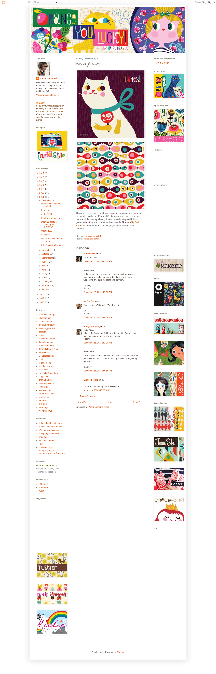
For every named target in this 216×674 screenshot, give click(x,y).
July (44, 266)
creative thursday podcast (50, 427)
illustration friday (46, 440)
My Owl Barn (90, 301)
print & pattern (45, 380)
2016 (42, 177)
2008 (42, 302)
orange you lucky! (92, 326)
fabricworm (44, 487)
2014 (42, 185)
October (45, 254)
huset (41, 491)
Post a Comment (87, 396)
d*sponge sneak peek (49, 430)
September (47, 258)
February (46, 285)
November (47, 250)
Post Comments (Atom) (99, 407)
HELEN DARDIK (163, 63)
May (44, 274)
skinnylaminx (45, 390)
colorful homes (45, 321)
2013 (42, 189)
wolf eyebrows (45, 411)
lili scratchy (44, 352)
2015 (42, 181)
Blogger (120, 652)
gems (41, 335)
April (44, 277)
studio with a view (47, 394)
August (45, 262)
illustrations (88, 239)
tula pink (43, 404)
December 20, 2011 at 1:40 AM (98, 261)
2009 (42, 298)
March (45, 281)
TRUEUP (43, 400)
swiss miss (44, 397)
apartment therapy (47, 314)
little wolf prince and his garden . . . (52, 239)
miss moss (43, 369)
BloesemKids (45, 318)
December (47, 200)
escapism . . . (47, 235)
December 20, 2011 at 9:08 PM (98, 317)
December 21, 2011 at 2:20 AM (98, 343)
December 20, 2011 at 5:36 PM (98, 292)
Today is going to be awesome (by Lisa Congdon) (52, 452)
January (46, 289)
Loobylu (42, 359)
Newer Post (82, 402)
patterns (97, 239)
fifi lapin (42, 332)
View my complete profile (47, 95)
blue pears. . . (47, 210)
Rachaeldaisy (90, 253)
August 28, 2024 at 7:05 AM (96, 390)
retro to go (43, 387)
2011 (42, 197)
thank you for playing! (51, 218)
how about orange (47, 339)
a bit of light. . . (47, 214)
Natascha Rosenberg (48, 373)
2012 (42, 193)
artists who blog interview (50, 423)
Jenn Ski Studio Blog (48, 349)
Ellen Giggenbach (47, 328)
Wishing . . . (46, 231)
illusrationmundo (46, 342)
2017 (42, 173)
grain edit (43, 437)
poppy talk (43, 376)
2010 (42, 294)
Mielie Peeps (45, 363)
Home (110, 402)
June (44, 270)
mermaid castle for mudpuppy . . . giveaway (49, 224)
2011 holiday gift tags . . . (52, 245)
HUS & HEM (44, 484)
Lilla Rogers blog (47, 356)
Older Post (138, 402)
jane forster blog (46, 346)
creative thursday (47, 325)
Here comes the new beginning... (50, 205)
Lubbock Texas (91, 380)
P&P (41, 444)
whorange (43, 407)
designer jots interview (49, 433)
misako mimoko (46, 366)
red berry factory (46, 383)
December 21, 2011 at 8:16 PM (98, 371)
